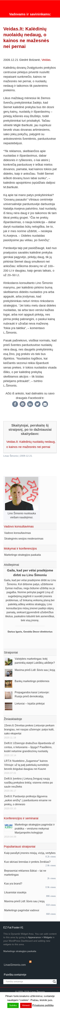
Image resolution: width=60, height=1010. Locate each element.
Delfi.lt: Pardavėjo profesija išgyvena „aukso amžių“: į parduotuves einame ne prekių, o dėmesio (27, 800)
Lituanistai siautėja (15, 892)
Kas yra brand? (13, 883)
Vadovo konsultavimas (17, 532)
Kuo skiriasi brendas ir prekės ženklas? (27, 861)
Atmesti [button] (26, 1005)
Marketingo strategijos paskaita (22, 554)
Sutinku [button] (13, 1005)
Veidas (46, 60)
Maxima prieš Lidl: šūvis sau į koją (35, 670)
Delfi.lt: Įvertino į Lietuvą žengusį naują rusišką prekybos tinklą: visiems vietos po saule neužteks (28, 782)
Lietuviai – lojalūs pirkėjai (30, 703)
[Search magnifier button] (54, 981)
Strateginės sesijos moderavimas (23, 538)
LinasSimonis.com (15, 964)
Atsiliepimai (11, 564)
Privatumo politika (43, 1005)
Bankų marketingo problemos (32, 681)
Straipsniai (11, 652)
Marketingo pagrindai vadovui (21, 910)
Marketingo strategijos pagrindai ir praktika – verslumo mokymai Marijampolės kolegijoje (35, 828)
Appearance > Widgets (40, 937)
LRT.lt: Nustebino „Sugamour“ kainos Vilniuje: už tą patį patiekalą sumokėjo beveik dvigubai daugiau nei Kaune (26, 764)
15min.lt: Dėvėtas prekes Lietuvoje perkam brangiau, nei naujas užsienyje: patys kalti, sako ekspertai (29, 729)
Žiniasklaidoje (13, 719)
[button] (15, 404)
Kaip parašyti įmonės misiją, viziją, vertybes (30, 853)
